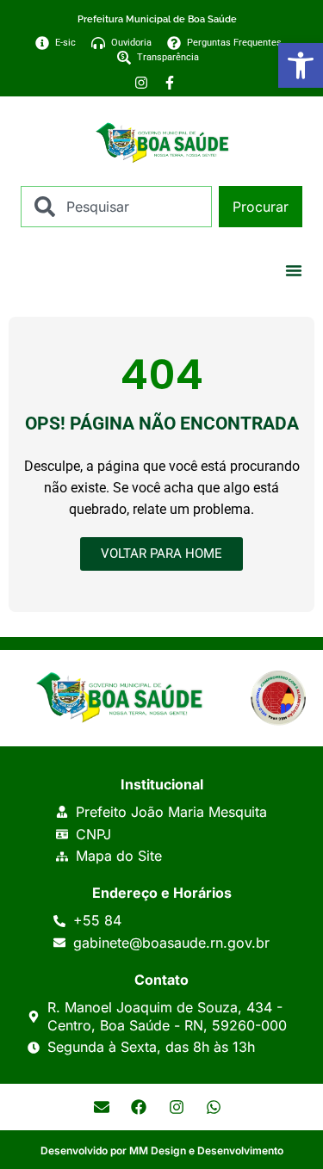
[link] (300, 65)
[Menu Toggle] (293, 270)
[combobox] (116, 206)
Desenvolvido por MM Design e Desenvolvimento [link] (161, 1150)
